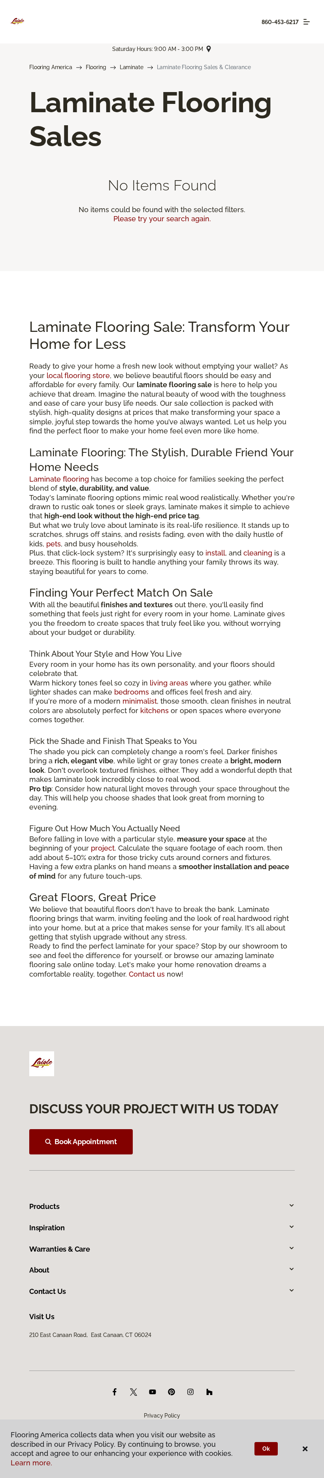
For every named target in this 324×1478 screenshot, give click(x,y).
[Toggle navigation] (307, 22)
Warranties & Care (59, 1249)
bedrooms (131, 692)
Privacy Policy (162, 1415)
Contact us (147, 974)
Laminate (131, 67)
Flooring (96, 67)
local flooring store (78, 375)
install (215, 553)
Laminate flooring (59, 479)
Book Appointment (86, 1141)
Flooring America (50, 67)
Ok (266, 1449)
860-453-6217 (280, 22)
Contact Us (47, 1291)
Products (44, 1206)
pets (53, 544)
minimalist (139, 701)
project (103, 848)
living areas (169, 683)
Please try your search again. (162, 219)
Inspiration (47, 1228)
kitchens (154, 710)
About (39, 1270)
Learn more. (31, 1463)
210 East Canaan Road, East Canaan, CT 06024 (90, 1335)
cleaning (257, 553)
